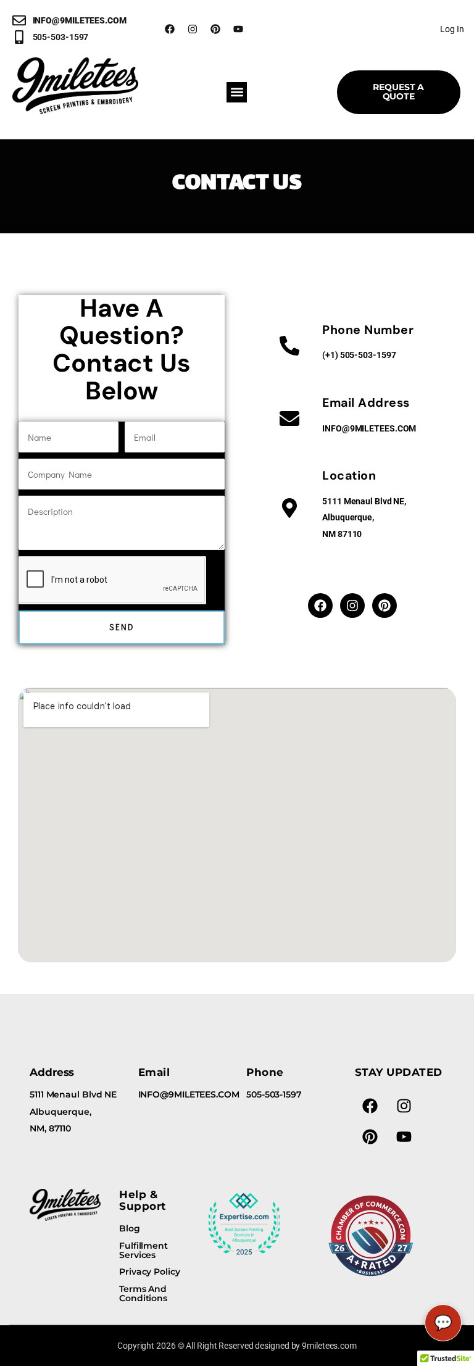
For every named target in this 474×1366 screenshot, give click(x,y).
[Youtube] (238, 29)
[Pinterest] (215, 29)
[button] (237, 92)
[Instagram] (192, 29)
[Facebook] (170, 29)
